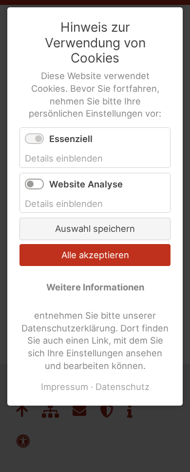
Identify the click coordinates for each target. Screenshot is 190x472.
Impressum (64, 386)
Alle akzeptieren (95, 254)
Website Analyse (86, 184)
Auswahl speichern (95, 228)
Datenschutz (122, 386)
